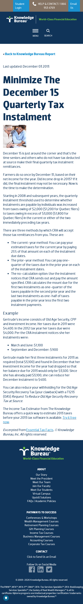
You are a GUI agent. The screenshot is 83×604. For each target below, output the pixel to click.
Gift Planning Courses (41, 529)
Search (48, 35)
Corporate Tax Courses (41, 544)
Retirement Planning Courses (42, 525)
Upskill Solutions (41, 497)
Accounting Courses (41, 540)
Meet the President (41, 478)
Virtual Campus (42, 493)
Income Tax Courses (41, 532)
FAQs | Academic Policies (41, 501)
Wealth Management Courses (41, 521)
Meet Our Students (42, 489)
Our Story (41, 474)
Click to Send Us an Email (41, 556)
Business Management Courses (41, 536)
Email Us (73, 5)
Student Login (19, 5)
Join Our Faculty (41, 486)
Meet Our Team (42, 482)
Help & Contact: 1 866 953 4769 (51, 5)
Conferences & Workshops (41, 517)
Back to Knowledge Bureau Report (30, 54)
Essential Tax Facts (39, 430)
